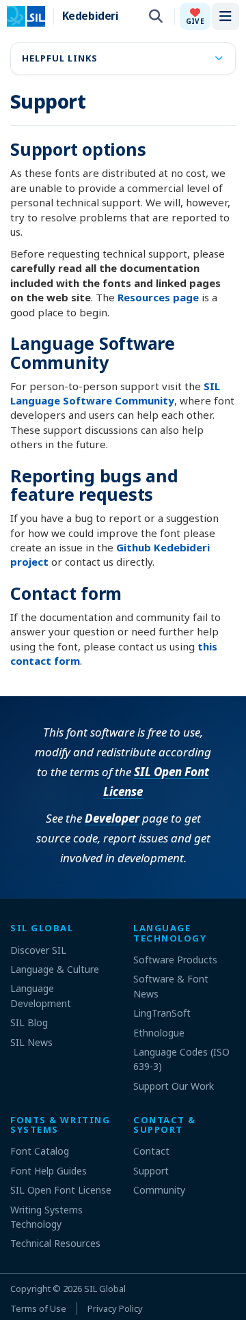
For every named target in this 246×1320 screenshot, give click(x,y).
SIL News (31, 1042)
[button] (195, 16)
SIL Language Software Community (115, 393)
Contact (151, 1150)
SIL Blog (29, 1022)
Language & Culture (54, 969)
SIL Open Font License (60, 1189)
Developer (112, 818)
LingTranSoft (162, 1012)
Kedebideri (90, 16)
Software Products (175, 959)
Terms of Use (38, 1308)
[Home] (34, 16)
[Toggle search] (155, 16)
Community (159, 1189)
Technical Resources (55, 1243)
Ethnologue (158, 1032)
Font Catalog (39, 1150)
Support (151, 1170)
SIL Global (105, 1288)
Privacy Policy (115, 1308)
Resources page (158, 297)
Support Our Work (173, 1086)
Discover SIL (38, 950)
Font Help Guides (48, 1170)
